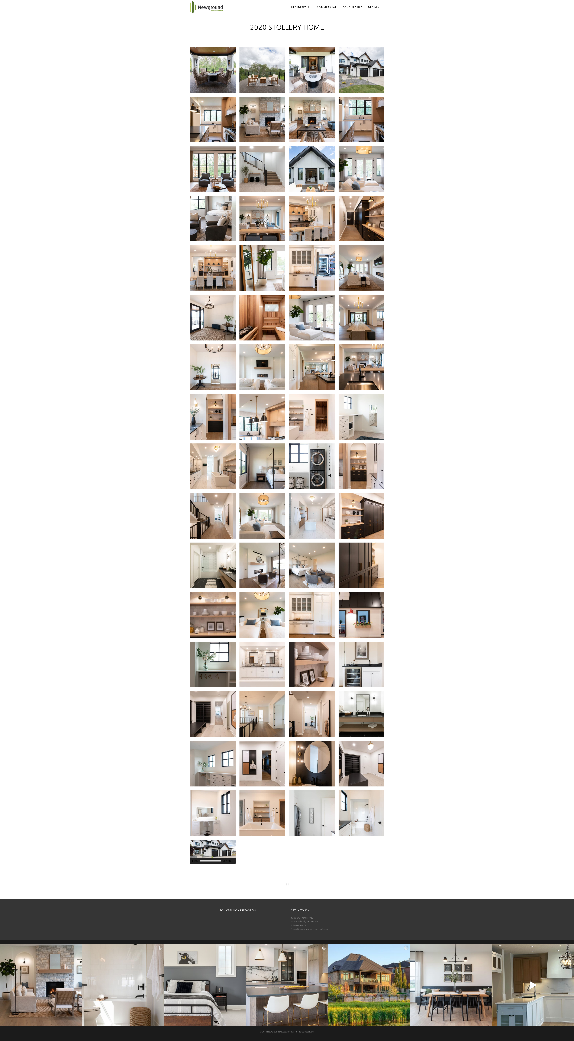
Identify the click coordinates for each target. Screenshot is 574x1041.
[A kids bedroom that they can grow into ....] (205, 985)
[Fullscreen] (234, 861)
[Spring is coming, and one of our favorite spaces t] (369, 985)
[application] (213, 851)
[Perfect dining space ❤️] (451, 985)
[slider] (210, 860)
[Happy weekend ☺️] (41, 985)
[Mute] (230, 861)
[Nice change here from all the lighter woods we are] (287, 985)
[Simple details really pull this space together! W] (123, 985)
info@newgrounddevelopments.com (311, 929)
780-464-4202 (299, 925)
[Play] (193, 861)
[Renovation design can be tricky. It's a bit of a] (533, 985)
